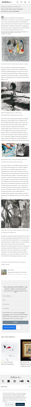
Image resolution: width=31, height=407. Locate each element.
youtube (21, 381)
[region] (15, 399)
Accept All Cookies (20, 404)
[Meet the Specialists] (10, 350)
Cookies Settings (9, 404)
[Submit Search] (17, 2)
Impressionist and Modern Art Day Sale (11, 32)
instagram (14, 381)
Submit (15, 322)
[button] (16, 337)
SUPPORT (4, 387)
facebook (9, 381)
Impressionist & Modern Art (7, 6)
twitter (3, 381)
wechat (28, 381)
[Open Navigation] (29, 2)
